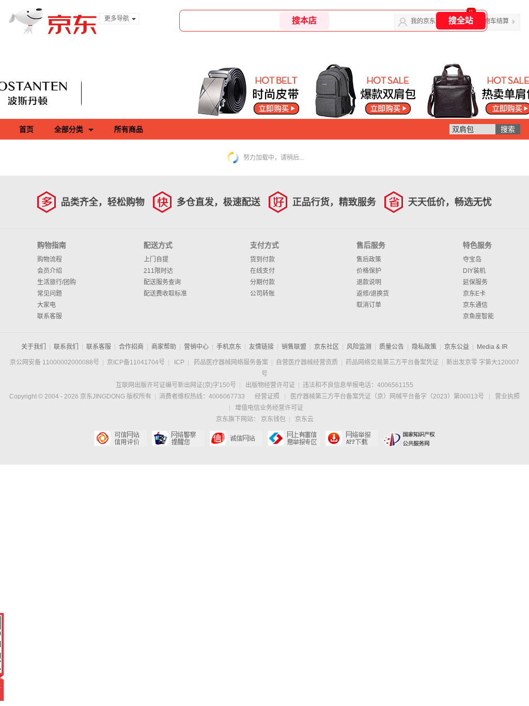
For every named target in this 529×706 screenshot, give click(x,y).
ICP (179, 362)
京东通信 (475, 305)
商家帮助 (163, 346)
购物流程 (49, 259)
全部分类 (68, 129)
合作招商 (131, 346)
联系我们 (66, 346)
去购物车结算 (490, 21)
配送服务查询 (162, 282)
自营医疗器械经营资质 (307, 362)
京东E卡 (474, 293)
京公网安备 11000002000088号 (54, 362)
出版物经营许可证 (270, 385)
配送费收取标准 (165, 293)
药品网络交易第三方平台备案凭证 (392, 362)
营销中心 (196, 346)
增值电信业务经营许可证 (269, 407)
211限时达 (158, 270)
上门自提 (156, 259)
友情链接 (261, 346)
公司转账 (262, 293)
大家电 (46, 305)
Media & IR (492, 346)
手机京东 (228, 346)
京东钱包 (273, 419)
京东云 (304, 419)
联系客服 (49, 316)
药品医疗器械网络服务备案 (231, 362)
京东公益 (456, 346)
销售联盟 (294, 346)
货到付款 (262, 259)
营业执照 (507, 396)
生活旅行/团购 (56, 282)
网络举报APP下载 (351, 438)
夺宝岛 (472, 259)
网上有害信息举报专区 (293, 438)
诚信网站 (235, 438)
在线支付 (262, 270)
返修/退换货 (372, 293)
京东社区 (326, 346)
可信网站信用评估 (120, 438)
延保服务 (475, 282)
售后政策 (368, 259)
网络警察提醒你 (178, 438)
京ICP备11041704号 (136, 362)
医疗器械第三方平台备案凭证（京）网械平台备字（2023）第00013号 (387, 396)
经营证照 (267, 396)
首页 (26, 129)
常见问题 (49, 293)
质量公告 (391, 346)
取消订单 (368, 305)
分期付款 (262, 282)
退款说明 (368, 282)
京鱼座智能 (478, 316)
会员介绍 (49, 270)
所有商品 (128, 129)
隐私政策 (424, 346)
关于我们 (33, 346)
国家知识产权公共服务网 (409, 438)
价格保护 (368, 270)
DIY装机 (474, 270)
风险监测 (359, 346)
